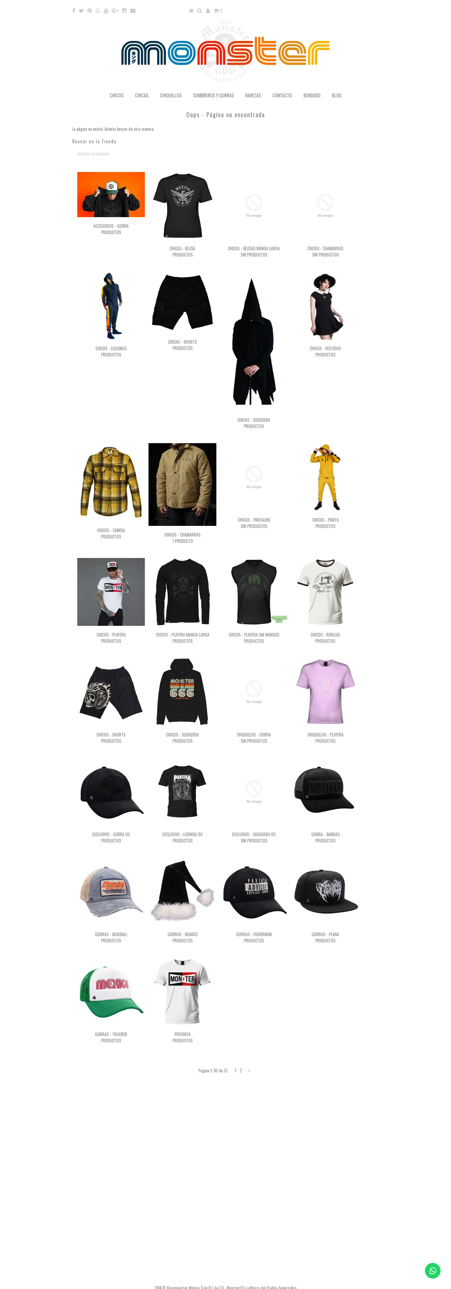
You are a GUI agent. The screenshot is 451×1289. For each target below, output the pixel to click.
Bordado (312, 95)
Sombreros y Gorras (213, 95)
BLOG (337, 95)
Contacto (282, 95)
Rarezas (253, 95)
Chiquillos (171, 95)
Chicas (142, 95)
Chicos (116, 95)
